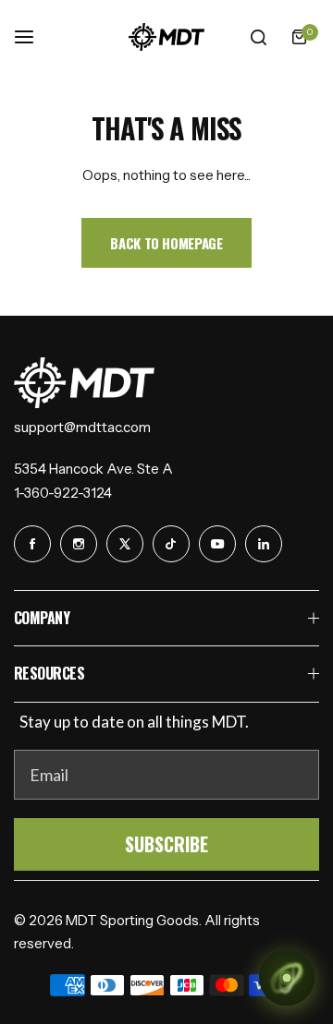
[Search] (258, 37)
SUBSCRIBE (166, 844)
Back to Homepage (166, 243)
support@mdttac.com (82, 427)
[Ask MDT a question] (286, 978)
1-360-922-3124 (63, 492)
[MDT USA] (166, 37)
